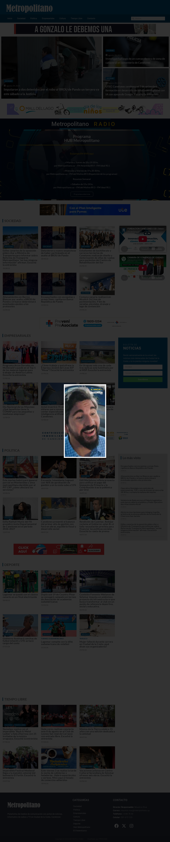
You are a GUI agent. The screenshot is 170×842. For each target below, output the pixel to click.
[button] (102, 388)
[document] (85, 421)
